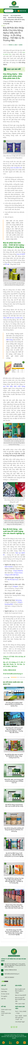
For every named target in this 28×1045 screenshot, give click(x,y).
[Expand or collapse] (23, 69)
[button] (1, 10)
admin (20, 44)
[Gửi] (15, 10)
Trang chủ (5, 15)
